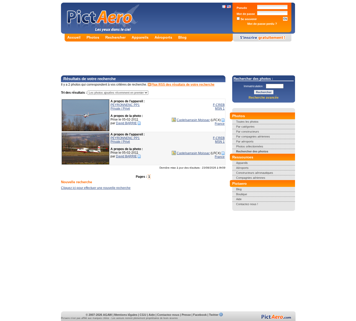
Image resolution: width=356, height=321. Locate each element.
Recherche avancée (264, 97)
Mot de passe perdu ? (262, 23)
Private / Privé (120, 108)
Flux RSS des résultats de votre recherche (182, 84)
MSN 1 (220, 108)
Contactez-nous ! (247, 204)
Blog (182, 37)
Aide (239, 199)
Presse (186, 314)
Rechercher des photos (252, 151)
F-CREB (219, 105)
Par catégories (245, 126)
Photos (93, 37)
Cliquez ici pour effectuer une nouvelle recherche (96, 188)
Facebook (200, 314)
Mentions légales (125, 314)
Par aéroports (245, 141)
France (220, 124)
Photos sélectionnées (249, 146)
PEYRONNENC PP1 (125, 105)
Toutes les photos (247, 121)
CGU (143, 314)
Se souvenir (248, 19)
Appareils (140, 37)
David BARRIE (126, 123)
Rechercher (115, 37)
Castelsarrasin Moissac (193, 120)
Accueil (74, 37)
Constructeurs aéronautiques (254, 172)
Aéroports (163, 37)
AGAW (107, 314)
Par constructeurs (247, 131)
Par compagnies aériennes (253, 136)
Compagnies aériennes (250, 177)
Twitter (213, 314)
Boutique (241, 194)
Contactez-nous (168, 314)
